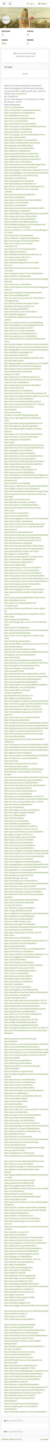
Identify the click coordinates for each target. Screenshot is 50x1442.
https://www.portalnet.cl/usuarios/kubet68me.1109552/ (25, 1003)
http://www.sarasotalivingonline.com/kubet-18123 (23, 557)
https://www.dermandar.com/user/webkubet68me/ (24, 1090)
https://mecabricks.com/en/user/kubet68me (21, 437)
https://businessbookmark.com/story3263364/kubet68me (26, 535)
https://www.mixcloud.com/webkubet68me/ (21, 783)
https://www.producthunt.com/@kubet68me (21, 1251)
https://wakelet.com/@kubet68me (17, 151)
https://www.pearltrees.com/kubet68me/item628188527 (26, 755)
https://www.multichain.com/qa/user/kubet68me (23, 891)
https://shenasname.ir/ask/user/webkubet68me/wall (24, 524)
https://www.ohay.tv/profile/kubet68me (19, 1117)
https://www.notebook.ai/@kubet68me (19, 1088)
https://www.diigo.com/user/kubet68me (19, 1278)
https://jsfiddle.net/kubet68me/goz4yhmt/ (20, 1022)
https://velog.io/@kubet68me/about (18, 910)
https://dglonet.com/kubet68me (16, 554)
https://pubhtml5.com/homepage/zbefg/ (20, 1275)
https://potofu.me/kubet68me (15, 1107)
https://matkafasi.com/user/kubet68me (19, 916)
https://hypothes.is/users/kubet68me (18, 842)
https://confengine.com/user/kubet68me (20, 219)
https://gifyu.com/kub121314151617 (18, 834)
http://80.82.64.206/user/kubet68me (18, 979)
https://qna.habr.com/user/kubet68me (19, 1262)
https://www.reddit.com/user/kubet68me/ (20, 124)
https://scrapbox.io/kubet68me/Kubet (18, 1327)
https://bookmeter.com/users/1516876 (19, 968)
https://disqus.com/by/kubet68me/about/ (20, 970)
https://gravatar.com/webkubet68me (18, 145)
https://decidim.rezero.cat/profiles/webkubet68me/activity (26, 652)
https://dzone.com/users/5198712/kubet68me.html (24, 186)
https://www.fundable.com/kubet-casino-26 (21, 829)
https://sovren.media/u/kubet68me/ (18, 788)
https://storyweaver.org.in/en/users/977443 (21, 1019)
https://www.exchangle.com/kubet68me (19, 924)
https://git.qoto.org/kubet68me (16, 1093)
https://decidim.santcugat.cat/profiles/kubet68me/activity (26, 704)
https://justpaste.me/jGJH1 (14, 1300)
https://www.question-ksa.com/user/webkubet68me (24, 576)
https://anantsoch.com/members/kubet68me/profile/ (25, 1009)
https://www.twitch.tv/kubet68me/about (19, 118)
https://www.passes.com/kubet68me (18, 930)
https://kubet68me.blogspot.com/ (17, 1303)
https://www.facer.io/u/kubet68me (17, 938)
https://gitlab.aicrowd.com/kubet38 (17, 753)
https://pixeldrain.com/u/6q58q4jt (17, 483)
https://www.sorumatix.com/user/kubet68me (21, 570)
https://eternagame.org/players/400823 (19, 812)
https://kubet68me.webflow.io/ (16, 355)
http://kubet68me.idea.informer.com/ (18, 695)
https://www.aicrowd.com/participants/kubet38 (22, 369)
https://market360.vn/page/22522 (17, 467)
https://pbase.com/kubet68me (16, 1112)
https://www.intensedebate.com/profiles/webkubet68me (26, 799)
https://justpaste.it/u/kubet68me (16, 619)
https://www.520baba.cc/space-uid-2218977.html (23, 709)
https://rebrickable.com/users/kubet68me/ (20, 311)
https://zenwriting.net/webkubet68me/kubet (21, 1025)
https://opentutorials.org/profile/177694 (19, 1368)
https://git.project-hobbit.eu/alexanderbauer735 (22, 540)
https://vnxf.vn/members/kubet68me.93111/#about (24, 404)
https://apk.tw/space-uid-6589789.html (19, 1120)
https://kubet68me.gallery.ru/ (15, 314)
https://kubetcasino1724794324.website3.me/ (22, 377)
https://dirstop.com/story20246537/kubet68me (22, 537)
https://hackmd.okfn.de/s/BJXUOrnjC (18, 543)
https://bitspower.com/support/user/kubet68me (23, 573)
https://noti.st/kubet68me (14, 1191)
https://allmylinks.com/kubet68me (17, 823)
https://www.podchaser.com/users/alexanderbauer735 (25, 393)
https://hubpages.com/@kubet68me (18, 1256)
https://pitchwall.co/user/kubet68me (18, 1137)
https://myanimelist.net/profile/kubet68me (20, 216)
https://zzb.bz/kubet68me (14, 818)
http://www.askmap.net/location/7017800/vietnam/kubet (26, 1311)
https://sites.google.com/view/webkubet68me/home (24, 134)
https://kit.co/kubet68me (13, 984)
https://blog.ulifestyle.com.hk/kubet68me (20, 1011)
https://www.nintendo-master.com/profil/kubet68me (24, 949)
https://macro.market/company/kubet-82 (20, 791)
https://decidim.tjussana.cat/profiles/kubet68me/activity (26, 347)
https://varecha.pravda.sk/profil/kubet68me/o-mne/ (24, 1161)
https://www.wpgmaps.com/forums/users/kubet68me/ (25, 1243)
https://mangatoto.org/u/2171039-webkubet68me (23, 273)
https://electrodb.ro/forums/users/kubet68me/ (22, 1379)
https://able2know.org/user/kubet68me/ (19, 908)
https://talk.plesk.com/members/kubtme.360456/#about (26, 992)
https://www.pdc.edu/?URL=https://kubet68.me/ (22, 706)
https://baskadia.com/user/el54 (16, 1232)
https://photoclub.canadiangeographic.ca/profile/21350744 (27, 1371)
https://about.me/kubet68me (15, 1235)
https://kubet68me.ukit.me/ (14, 1134)
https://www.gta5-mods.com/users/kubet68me (22, 1115)
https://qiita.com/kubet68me (15, 1264)
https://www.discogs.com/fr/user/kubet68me (21, 241)
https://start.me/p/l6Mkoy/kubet (16, 295)
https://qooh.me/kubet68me (15, 959)
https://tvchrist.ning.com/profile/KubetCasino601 (23, 1376)
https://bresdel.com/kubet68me (16, 513)
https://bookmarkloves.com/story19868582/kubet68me (26, 684)
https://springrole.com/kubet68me (17, 439)
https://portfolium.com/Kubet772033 (18, 1194)
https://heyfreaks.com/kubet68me (17, 586)
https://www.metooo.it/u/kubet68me (18, 390)
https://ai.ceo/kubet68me (14, 807)
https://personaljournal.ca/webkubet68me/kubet (23, 292)
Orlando (45, 1439)
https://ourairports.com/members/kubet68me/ (22, 1218)
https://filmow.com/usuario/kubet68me (19, 330)
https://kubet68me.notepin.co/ (16, 1313)
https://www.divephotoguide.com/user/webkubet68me (25, 1412)
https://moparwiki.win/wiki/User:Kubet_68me (21, 154)
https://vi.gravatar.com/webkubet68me (19, 148)
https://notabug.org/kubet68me (16, 309)
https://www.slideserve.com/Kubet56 (18, 859)
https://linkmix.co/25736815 (15, 1316)
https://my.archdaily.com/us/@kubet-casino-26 (22, 1259)
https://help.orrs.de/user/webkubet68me (20, 1082)
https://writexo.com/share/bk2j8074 (18, 976)
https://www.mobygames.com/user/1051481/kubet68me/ (26, 518)
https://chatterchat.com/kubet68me (18, 162)
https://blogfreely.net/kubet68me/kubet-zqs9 (21, 156)
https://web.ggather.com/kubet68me (18, 450)
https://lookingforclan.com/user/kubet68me (21, 426)
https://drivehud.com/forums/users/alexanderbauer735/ (26, 1387)
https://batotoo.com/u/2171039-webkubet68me (23, 1014)
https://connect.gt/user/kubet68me (17, 987)
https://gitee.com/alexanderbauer (17, 499)
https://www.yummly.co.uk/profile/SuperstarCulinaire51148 (27, 940)
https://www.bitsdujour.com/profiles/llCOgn (21, 175)
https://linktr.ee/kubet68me (14, 197)
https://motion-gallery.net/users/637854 (19, 837)
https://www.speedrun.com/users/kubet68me (22, 1123)
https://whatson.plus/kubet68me (16, 720)
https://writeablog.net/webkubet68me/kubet (21, 1284)
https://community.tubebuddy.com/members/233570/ (25, 1055)
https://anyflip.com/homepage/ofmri (18, 1267)
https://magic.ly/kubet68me (14, 946)
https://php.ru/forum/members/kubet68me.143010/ (24, 208)
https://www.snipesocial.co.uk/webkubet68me (22, 717)
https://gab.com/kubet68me (15, 137)
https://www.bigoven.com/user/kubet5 (19, 181)
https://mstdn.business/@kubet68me (18, 562)
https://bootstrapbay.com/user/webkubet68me (22, 584)
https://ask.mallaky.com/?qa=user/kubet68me (22, 810)
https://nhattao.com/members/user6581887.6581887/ (25, 1210)
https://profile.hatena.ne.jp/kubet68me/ (19, 1319)
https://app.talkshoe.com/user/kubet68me (20, 870)
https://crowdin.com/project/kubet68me (19, 1324)
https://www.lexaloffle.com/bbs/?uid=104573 (21, 551)
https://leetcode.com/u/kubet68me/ (18, 793)
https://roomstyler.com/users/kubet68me (20, 943)
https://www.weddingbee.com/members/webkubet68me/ (26, 883)
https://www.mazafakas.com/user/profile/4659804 (24, 527)
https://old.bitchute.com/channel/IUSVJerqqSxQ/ (22, 366)
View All (25, 74)
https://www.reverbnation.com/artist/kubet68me (23, 1248)
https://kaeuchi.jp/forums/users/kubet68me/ (21, 1403)
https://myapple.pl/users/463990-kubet (19, 1153)
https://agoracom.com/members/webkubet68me (23, 434)
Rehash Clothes (8, 1439)
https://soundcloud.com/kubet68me (18, 129)
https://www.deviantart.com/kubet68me (19, 194)
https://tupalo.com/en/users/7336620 (18, 840)
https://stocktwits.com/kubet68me (17, 276)
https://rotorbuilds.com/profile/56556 (18, 1071)
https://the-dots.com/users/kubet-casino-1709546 (23, 802)
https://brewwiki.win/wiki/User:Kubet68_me (21, 167)
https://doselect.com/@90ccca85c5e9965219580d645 (25, 1207)
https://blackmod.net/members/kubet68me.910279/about (26, 663)
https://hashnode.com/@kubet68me (18, 804)
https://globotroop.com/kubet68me (18, 1063)
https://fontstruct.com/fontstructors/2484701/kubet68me (26, 1139)
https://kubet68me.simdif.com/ (16, 1382)
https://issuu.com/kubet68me (15, 205)
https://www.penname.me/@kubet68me (19, 1079)
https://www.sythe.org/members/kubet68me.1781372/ (25, 1000)
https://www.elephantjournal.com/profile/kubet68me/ (25, 785)
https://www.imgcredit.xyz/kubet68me (19, 848)
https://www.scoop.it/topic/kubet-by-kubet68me (23, 200)
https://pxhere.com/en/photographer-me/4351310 (23, 796)
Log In (31, 3)
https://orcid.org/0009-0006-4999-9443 (19, 1186)
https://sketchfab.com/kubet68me (17, 211)
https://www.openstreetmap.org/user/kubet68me (23, 780)
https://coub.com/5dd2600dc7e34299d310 (20, 826)
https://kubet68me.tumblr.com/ (16, 115)
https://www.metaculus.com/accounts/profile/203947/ (25, 889)
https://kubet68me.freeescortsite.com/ (19, 1292)
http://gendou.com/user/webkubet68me (19, 655)
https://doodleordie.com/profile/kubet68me (21, 758)
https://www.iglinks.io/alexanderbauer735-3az (22, 665)
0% (4, 43)
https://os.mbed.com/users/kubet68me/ (19, 845)
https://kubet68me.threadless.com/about (20, 502)
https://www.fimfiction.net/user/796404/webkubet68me (26, 1335)
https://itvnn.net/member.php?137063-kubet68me (23, 965)
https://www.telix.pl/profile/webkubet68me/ (21, 682)
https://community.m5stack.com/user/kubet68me (23, 322)
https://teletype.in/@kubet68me (16, 1213)
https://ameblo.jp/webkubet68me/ (17, 641)
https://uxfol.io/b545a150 (14, 388)
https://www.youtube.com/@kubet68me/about (22, 110)
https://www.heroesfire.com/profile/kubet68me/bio (24, 448)
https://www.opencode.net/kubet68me (19, 472)
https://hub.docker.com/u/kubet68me (18, 235)
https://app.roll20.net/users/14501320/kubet (21, 1333)
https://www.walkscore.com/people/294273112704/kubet (26, 1109)
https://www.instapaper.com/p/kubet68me (20, 140)
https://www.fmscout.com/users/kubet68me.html (23, 456)
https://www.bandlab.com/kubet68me (19, 962)
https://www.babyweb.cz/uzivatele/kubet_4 (20, 1365)
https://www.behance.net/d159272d (18, 132)
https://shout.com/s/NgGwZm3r (16, 627)
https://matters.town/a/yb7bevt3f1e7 (18, 328)
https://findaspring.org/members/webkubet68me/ (23, 1373)
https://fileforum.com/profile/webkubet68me (21, 1384)
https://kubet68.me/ (19, 94)
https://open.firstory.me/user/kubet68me (20, 459)
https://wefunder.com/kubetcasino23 (18, 1215)
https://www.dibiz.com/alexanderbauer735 (20, 333)
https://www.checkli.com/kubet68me (18, 1085)
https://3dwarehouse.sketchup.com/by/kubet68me (24, 1237)
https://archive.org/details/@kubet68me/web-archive (24, 597)
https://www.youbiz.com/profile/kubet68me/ (21, 505)
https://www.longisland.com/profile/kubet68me (22, 861)
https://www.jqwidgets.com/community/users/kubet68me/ (27, 173)
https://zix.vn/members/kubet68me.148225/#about (24, 546)
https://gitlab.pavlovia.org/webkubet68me (20, 1245)
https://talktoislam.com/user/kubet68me (20, 687)
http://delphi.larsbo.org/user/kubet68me (19, 453)
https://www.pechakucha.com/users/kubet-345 (22, 1131)
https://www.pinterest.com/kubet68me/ (19, 113)
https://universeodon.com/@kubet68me (19, 559)
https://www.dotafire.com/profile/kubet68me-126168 (25, 674)
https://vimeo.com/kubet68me (16, 121)
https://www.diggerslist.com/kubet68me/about (22, 957)
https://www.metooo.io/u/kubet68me (18, 951)
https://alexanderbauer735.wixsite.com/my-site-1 (23, 1393)
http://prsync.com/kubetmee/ (15, 178)
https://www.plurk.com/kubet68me (17, 1270)
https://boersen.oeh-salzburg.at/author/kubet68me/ (24, 461)
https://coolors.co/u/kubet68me (16, 973)
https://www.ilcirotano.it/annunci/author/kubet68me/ (24, 1390)
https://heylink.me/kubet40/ (14, 1273)
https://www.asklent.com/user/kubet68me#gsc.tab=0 (25, 164)
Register (43, 3)
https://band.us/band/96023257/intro (18, 1281)
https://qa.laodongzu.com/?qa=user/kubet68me (22, 567)
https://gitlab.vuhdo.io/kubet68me (17, 1017)
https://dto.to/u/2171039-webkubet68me (20, 249)
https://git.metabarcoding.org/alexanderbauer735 (23, 423)
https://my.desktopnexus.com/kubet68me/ (20, 881)
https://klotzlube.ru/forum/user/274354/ (19, 1395)
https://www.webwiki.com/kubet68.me (19, 1289)
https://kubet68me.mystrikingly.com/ (18, 352)
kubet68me (21, 18)
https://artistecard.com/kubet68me (17, 284)
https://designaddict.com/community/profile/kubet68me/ (26, 350)
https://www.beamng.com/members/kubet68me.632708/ (26, 1049)
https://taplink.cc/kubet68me (15, 252)
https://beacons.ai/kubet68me (16, 260)
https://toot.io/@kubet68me (15, 565)
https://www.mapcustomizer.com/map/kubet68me (24, 548)
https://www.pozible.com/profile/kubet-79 (20, 469)
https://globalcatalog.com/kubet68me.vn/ (20, 183)
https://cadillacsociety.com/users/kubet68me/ (22, 488)
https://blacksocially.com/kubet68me (18, 521)
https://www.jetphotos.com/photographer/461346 (23, 325)
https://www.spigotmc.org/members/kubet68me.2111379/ (27, 170)
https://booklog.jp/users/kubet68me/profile (21, 989)
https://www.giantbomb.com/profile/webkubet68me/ (24, 1330)
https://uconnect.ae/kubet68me (16, 516)
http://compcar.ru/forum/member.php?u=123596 (23, 1240)
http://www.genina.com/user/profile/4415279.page (24, 1156)
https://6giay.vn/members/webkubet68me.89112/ (23, 731)
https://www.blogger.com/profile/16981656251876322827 (27, 1305)
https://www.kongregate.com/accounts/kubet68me (24, 589)
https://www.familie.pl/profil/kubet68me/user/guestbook (26, 491)
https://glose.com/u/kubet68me (16, 203)
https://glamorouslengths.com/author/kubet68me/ (24, 1166)
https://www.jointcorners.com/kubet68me (20, 336)
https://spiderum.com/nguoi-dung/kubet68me (22, 1128)
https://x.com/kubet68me (14, 107)
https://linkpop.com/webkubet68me (18, 698)
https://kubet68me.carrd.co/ (15, 600)
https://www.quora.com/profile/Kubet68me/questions (25, 126)
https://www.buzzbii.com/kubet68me (18, 981)
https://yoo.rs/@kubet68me (15, 815)
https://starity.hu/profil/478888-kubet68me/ (21, 222)
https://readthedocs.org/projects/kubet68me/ (22, 238)
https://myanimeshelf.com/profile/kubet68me (22, 1006)
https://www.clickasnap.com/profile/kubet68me (22, 679)
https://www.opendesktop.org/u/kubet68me (21, 900)
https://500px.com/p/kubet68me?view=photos (22, 143)
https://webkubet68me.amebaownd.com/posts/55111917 (26, 644)
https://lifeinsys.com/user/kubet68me (18, 1164)
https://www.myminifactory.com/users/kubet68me (24, 832)
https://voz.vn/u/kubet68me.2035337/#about (21, 1047)
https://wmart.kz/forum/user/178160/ (18, 1338)
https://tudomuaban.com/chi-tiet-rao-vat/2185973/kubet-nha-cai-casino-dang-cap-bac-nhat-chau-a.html (23, 1360)
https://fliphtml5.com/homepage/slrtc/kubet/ (21, 1254)
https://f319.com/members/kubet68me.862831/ (23, 401)
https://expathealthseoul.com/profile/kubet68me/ (23, 464)
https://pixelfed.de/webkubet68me (17, 633)
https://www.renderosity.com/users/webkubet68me (24, 856)
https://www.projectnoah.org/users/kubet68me (22, 385)
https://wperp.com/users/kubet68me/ (18, 399)
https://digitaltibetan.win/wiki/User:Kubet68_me (22, 159)
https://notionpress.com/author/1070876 (20, 886)
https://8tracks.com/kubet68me (16, 821)
